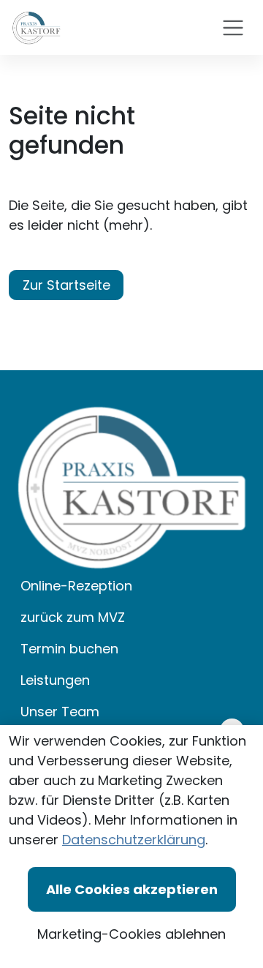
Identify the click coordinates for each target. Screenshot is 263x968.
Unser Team (59, 711)
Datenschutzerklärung (133, 839)
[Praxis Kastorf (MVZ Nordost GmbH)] (36, 27)
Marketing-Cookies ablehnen (131, 934)
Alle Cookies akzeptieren (132, 889)
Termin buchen (69, 648)
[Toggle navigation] (233, 27)
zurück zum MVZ (72, 617)
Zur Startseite (66, 285)
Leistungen (55, 680)
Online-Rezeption (76, 586)
